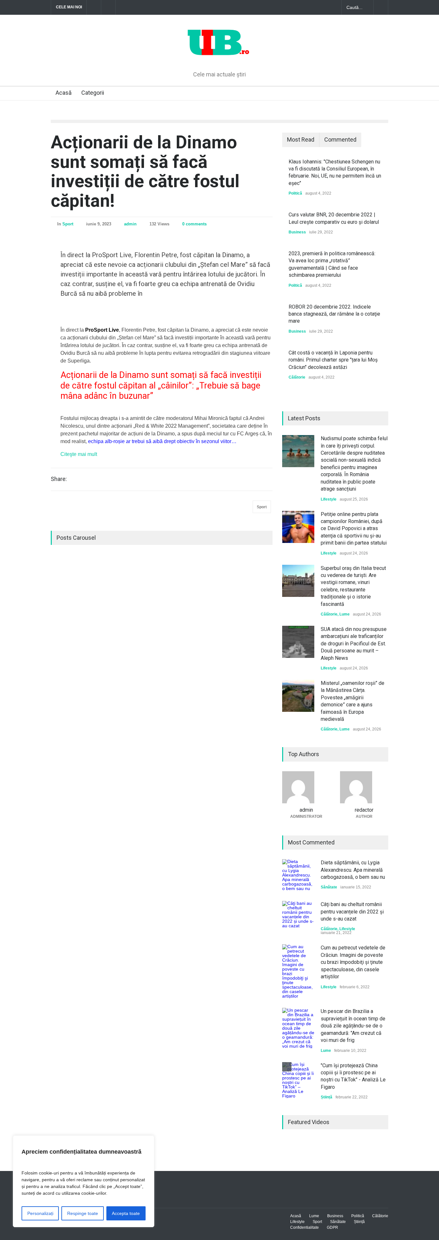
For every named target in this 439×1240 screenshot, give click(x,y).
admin (130, 224)
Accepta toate (126, 1213)
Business (297, 232)
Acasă (64, 92)
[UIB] (219, 55)
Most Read (300, 139)
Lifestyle (328, 499)
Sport (67, 224)
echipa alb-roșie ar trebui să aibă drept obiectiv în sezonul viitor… (162, 441)
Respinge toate (82, 1213)
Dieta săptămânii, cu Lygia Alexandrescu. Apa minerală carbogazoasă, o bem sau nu (353, 870)
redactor (364, 810)
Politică (295, 193)
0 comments (194, 224)
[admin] (306, 787)
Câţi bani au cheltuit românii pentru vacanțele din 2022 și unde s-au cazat (352, 911)
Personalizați (40, 1213)
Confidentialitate (304, 1227)
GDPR (332, 1227)
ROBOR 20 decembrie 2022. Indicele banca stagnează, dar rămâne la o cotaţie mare (334, 314)
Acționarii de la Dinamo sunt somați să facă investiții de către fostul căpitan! (145, 171)
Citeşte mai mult (78, 454)
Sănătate (329, 887)
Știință (326, 1097)
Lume (344, 614)
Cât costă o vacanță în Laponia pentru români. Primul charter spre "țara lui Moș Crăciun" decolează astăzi (333, 360)
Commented (340, 139)
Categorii (92, 92)
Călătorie (297, 377)
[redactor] (364, 787)
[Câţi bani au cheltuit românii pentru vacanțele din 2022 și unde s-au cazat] (298, 917)
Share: (59, 479)
